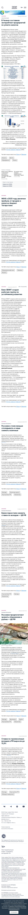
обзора (3, 524)
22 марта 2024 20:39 (22, 195)
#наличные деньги (14, 492)
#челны (15, 160)
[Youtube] (23, 806)
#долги (11, 157)
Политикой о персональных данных (11, 907)
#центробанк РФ (6, 494)
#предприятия (5, 160)
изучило (9, 754)
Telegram (23, 154)
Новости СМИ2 (7, 184)
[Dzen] (17, 806)
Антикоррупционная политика (8, 890)
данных (3, 441)
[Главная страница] (15, 7)
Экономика (3, 16)
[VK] (4, 806)
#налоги (4, 157)
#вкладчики (13, 719)
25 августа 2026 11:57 (12, 287)
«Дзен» (18, 154)
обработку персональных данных (17, 906)
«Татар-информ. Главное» (13, 149)
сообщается (14, 652)
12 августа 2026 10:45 (22, 509)
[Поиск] (2, 7)
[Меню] (25, 7)
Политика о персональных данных (9, 887)
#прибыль (19, 270)
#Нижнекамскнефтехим (8, 270)
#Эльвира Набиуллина (8, 794)
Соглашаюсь (14, 912)
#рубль (21, 719)
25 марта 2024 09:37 (22, 16)
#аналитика (17, 494)
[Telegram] (10, 806)
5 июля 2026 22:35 (23, 736)
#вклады (4, 492)
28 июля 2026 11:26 (23, 610)
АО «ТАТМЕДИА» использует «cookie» (9, 892)
